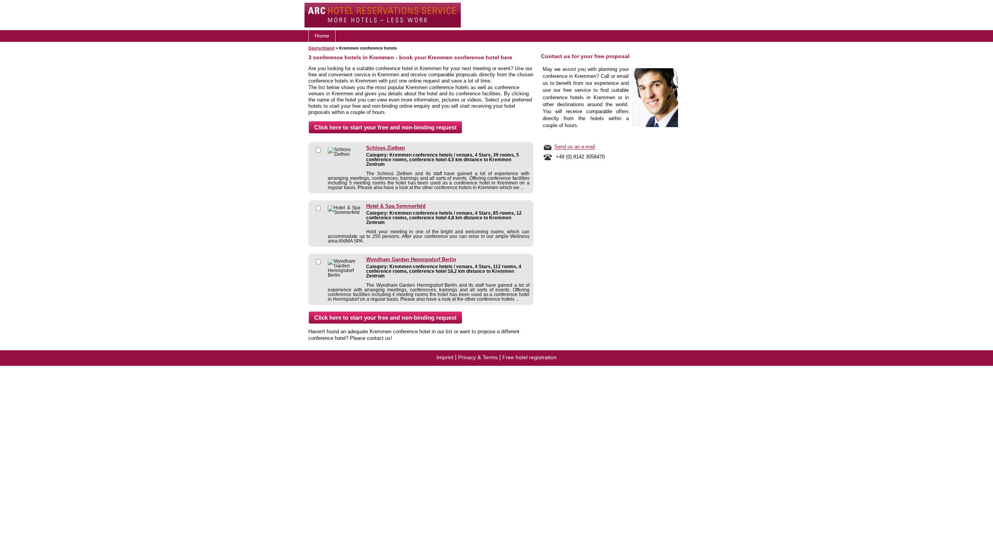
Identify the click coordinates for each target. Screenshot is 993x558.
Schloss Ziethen (385, 148)
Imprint (444, 357)
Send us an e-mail (574, 147)
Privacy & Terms (478, 357)
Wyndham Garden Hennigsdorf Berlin (411, 259)
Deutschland (321, 48)
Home (322, 36)
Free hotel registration (529, 357)
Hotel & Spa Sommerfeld (396, 206)
